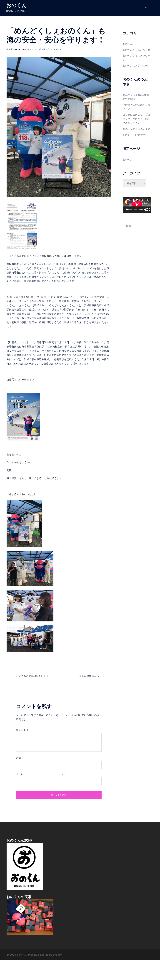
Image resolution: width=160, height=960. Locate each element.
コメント (22, 729)
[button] (146, 8)
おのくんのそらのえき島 (136, 129)
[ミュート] (145, 209)
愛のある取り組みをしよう (33, 676)
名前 (18, 757)
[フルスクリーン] (148, 209)
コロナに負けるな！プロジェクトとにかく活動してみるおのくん (136, 119)
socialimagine (22, 49)
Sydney (57, 954)
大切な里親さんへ (89, 676)
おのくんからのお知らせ (136, 49)
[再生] (126, 209)
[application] (137, 205)
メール (19, 773)
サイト (65, 773)
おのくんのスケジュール (136, 65)
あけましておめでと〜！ (136, 134)
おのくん (16, 5)
